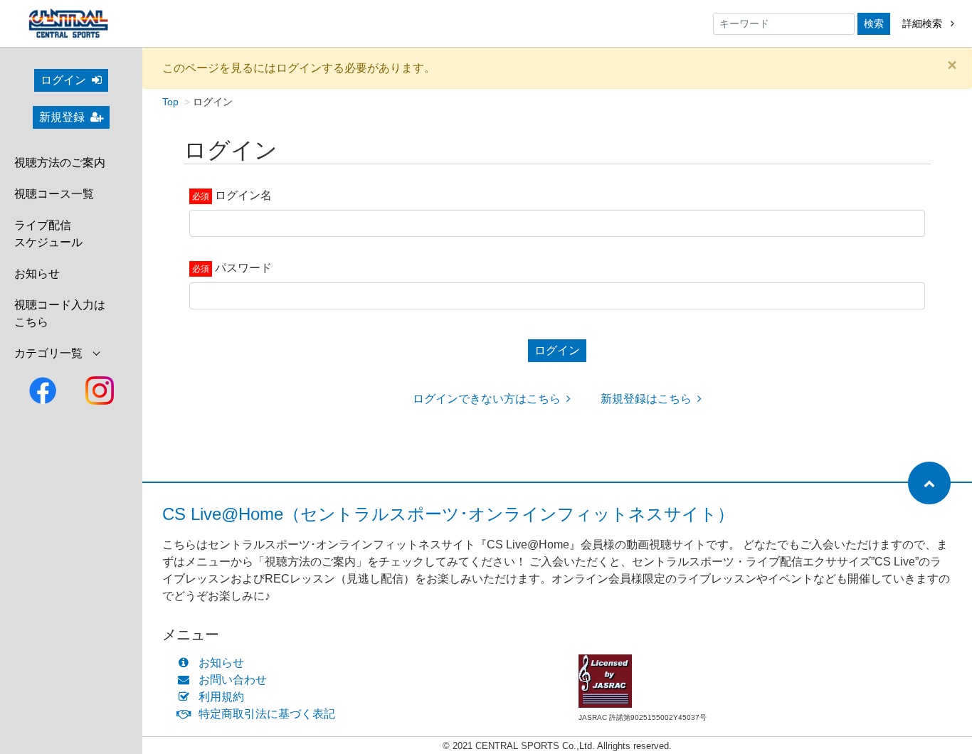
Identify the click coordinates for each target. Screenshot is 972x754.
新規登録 (62, 117)
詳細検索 (923, 23)
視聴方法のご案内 (59, 162)
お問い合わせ (233, 680)
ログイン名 (243, 195)
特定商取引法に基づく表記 (267, 714)
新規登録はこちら (646, 399)
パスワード (243, 268)
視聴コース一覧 (54, 194)
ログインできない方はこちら (487, 399)
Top (170, 101)
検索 (874, 23)
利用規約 (221, 697)
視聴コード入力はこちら (59, 313)
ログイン (63, 80)
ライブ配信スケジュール (48, 233)
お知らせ (37, 273)
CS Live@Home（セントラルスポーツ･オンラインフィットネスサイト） (448, 514)
